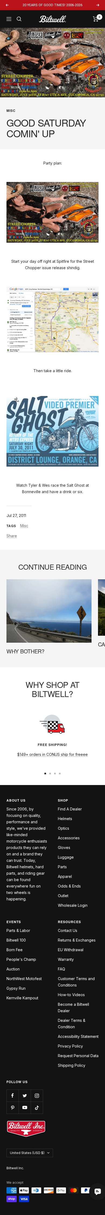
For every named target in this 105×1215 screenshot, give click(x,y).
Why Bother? (25, 651)
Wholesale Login (73, 905)
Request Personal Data (78, 1055)
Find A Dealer (70, 809)
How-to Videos (71, 994)
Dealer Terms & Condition (71, 1023)
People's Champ (21, 959)
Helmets (65, 818)
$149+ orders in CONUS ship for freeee (52, 754)
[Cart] (96, 19)
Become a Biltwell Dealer (73, 1007)
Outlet (63, 895)
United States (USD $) (27, 1153)
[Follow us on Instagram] (37, 1096)
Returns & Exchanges (77, 940)
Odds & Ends (69, 886)
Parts (62, 866)
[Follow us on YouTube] (25, 1108)
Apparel (65, 876)
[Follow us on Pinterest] (12, 1108)
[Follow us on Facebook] (12, 1096)
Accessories (69, 838)
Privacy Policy (70, 1046)
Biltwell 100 (16, 940)
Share (11, 536)
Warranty (66, 959)
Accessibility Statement (78, 1036)
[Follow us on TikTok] (37, 1108)
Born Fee (14, 949)
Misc (11, 110)
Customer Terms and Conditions (76, 981)
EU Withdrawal (70, 949)
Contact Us (67, 930)
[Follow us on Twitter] (25, 1096)
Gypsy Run (16, 988)
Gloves (64, 847)
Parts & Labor (18, 930)
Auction (13, 969)
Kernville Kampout (22, 998)
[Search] (19, 19)
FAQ (61, 969)
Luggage (66, 857)
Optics (63, 828)
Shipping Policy (71, 1065)
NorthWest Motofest (24, 978)
